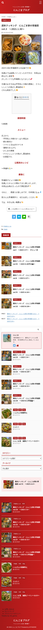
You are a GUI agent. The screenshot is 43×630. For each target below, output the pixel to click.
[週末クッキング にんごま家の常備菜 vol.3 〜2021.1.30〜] (19, 217)
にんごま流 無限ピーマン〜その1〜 (26, 441)
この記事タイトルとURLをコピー (22, 209)
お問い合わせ (9, 609)
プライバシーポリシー (12, 614)
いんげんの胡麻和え (20, 413)
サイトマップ (9, 611)
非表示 (25, 97)
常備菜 (5, 229)
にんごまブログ (22, 10)
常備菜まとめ (7, 226)
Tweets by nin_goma (9, 616)
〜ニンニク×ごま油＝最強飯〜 (21, 623)
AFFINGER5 (32, 627)
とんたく (16, 427)
